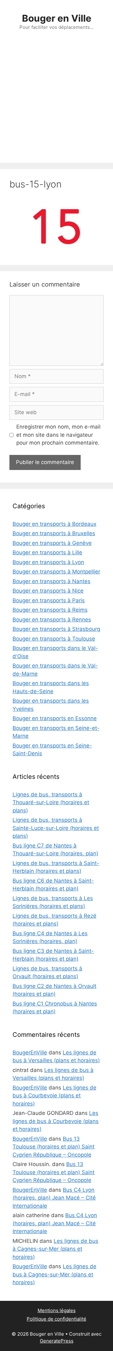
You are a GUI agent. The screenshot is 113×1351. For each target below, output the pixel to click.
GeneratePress (56, 1341)
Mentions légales (57, 1310)
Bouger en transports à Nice (48, 591)
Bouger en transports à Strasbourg (56, 629)
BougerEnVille (30, 1052)
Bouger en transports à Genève (52, 543)
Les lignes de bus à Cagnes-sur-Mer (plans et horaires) (55, 1249)
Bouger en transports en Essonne (55, 718)
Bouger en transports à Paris (49, 600)
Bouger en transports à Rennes (52, 619)
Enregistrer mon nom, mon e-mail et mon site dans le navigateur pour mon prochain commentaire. (58, 435)
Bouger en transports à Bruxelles (54, 533)
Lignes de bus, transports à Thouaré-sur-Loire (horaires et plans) (51, 802)
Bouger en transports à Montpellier (56, 571)
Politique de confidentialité (56, 1319)
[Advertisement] (56, 103)
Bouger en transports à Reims (50, 610)
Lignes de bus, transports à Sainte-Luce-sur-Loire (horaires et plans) (56, 828)
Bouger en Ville (56, 18)
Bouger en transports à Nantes (51, 581)
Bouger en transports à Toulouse (54, 639)
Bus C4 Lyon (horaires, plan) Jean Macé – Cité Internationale (54, 1198)
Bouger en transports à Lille (47, 552)
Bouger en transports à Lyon (48, 562)
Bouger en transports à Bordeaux (54, 524)
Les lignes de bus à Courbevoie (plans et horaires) (54, 1095)
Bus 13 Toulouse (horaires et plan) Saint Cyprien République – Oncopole (53, 1147)
